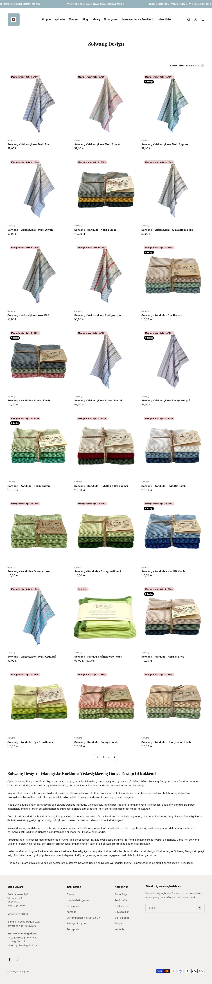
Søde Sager (122, 894)
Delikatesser (122, 906)
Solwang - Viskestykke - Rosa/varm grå (165, 400)
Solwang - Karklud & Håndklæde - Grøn (98, 656)
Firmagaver (111, 19)
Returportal (73, 929)
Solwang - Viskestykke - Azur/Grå (28, 315)
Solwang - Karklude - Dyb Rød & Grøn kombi (101, 486)
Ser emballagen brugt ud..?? (83, 917)
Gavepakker (122, 911)
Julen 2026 (164, 19)
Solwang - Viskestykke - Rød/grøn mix (97, 315)
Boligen (119, 923)
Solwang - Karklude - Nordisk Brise (162, 656)
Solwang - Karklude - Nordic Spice (95, 229)
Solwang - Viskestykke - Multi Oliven (30, 229)
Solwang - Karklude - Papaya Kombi (96, 742)
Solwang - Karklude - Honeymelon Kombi (166, 742)
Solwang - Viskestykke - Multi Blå (28, 144)
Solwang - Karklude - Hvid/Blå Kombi (163, 486)
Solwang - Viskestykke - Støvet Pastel (98, 400)
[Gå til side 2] (114, 757)
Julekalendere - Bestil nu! (137, 19)
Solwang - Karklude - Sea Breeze (161, 315)
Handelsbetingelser (78, 900)
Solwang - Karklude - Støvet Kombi (28, 400)
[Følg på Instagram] (17, 960)
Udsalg (96, 19)
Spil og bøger (123, 917)
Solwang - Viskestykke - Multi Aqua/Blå (31, 656)
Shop (44, 19)
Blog (85, 19)
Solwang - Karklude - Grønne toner (28, 571)
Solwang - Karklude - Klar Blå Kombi (163, 571)
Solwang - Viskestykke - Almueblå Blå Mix (167, 229)
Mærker (74, 19)
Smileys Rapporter (77, 923)
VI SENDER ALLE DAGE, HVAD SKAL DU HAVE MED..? (70, 4)
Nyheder (59, 19)
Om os (70, 894)
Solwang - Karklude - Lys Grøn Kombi (30, 742)
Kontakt (71, 911)
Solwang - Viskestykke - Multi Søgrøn (164, 144)
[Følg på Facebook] (9, 960)
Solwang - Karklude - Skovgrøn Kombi (97, 571)
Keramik (119, 929)
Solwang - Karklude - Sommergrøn (28, 486)
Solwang (11, 140)
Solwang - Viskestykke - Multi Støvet (97, 144)
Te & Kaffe (121, 900)
